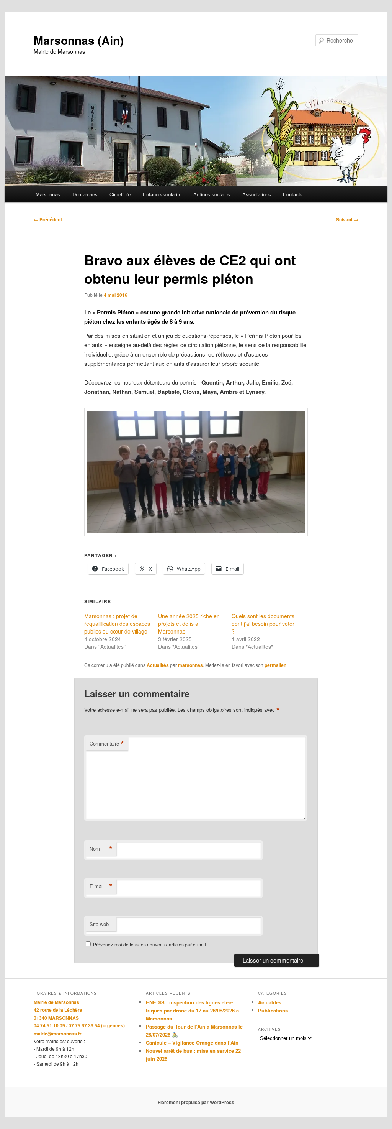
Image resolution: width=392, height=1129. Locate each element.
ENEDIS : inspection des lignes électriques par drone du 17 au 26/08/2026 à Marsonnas (192, 1010)
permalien (275, 665)
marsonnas (190, 665)
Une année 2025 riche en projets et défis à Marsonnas (189, 623)
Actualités (158, 665)
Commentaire (107, 743)
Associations (256, 194)
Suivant (347, 219)
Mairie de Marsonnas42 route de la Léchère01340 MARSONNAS (58, 1010)
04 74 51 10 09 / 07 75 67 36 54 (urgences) (79, 1025)
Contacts (293, 194)
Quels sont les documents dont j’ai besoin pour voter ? (263, 623)
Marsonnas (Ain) (79, 40)
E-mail (101, 886)
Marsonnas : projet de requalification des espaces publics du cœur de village (117, 623)
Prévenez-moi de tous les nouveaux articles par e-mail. (150, 944)
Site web (99, 924)
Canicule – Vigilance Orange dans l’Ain (192, 1042)
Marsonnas (48, 194)
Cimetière (120, 194)
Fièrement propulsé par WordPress (196, 1102)
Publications (273, 1010)
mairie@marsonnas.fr (58, 1033)
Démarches (85, 194)
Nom (101, 849)
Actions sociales (211, 194)
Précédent (48, 219)
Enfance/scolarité (162, 194)
